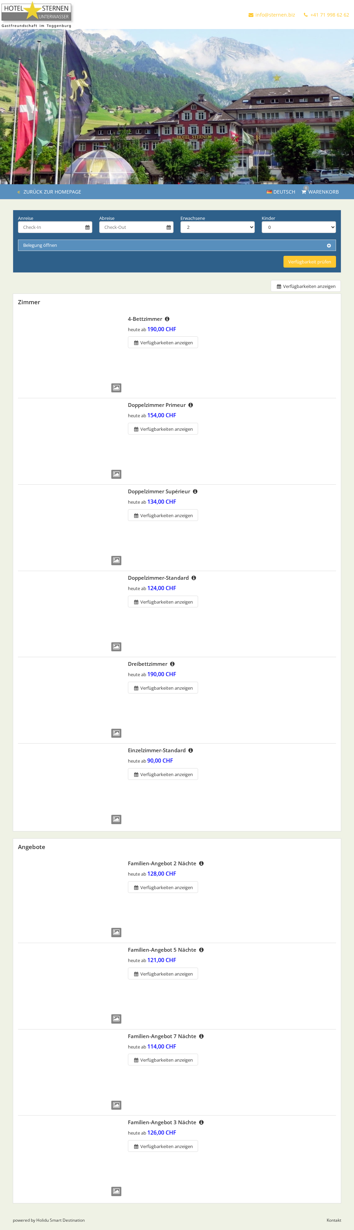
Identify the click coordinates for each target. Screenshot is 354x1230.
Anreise (25, 218)
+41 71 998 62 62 (329, 14)
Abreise (106, 218)
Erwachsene (192, 218)
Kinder (268, 218)
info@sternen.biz (275, 14)
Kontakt (334, 1220)
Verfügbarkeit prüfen (309, 262)
